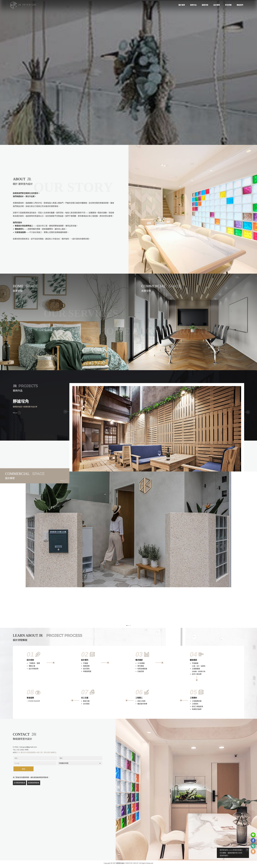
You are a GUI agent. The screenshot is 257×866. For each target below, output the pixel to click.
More (15, 413)
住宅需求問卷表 (19, 783)
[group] (156, 432)
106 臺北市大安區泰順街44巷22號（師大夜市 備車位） (37, 752)
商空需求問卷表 (33, 783)
